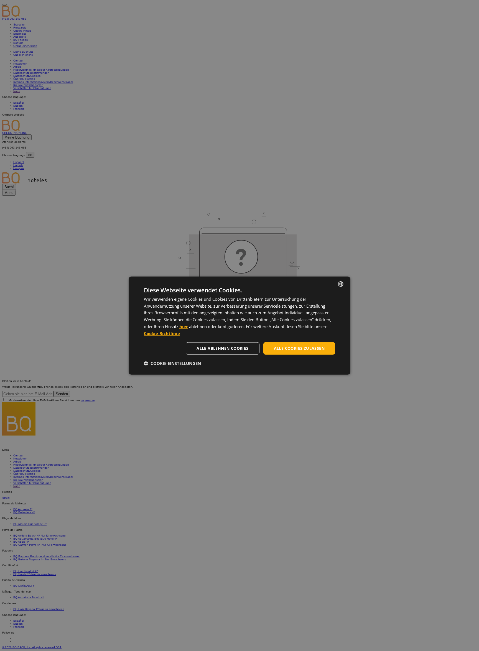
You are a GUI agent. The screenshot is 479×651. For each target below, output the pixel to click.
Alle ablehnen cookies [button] (222, 348)
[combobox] (340, 284)
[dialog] (239, 325)
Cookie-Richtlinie (162, 333)
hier (183, 326)
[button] (172, 363)
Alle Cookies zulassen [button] (299, 348)
